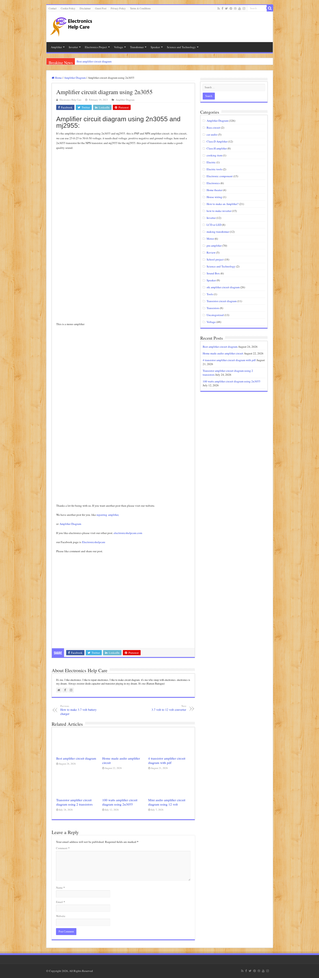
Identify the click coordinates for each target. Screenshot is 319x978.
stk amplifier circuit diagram (223, 287)
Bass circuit (213, 127)
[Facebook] (222, 8)
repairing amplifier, (108, 515)
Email (60, 902)
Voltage (211, 322)
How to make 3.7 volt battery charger (78, 710)
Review (211, 252)
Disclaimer (85, 8)
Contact (52, 8)
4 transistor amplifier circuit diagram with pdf (166, 760)
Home (58, 78)
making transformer (218, 232)
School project (215, 259)
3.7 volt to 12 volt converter (168, 708)
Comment (63, 848)
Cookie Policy (68, 8)
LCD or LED (214, 225)
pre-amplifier (214, 245)
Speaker (211, 280)
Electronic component (220, 176)
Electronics (213, 183)
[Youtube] (239, 8)
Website (60, 916)
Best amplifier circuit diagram (94, 61)
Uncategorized (215, 315)
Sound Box (213, 273)
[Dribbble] (235, 8)
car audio (212, 134)
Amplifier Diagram (75, 78)
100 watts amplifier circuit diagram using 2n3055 (119, 802)
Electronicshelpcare (94, 542)
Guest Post (100, 8)
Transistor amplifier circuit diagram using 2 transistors (74, 802)
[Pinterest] (231, 8)
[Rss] (218, 8)
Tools (210, 294)
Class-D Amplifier (217, 141)
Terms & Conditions (140, 8)
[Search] (270, 8)
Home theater (214, 190)
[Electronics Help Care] (71, 25)
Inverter (211, 218)
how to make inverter (219, 211)
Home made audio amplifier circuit (223, 353)
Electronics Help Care (70, 99)
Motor (210, 239)
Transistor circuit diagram (222, 301)
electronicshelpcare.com (128, 533)
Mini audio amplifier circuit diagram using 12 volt (166, 802)
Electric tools (214, 169)
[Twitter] (226, 8)
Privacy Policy (118, 8)
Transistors (213, 308)
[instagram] (244, 8)
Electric (211, 162)
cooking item (214, 155)
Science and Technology (221, 266)
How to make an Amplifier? (222, 204)
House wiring (214, 197)
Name (60, 887)
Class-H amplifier (217, 148)
